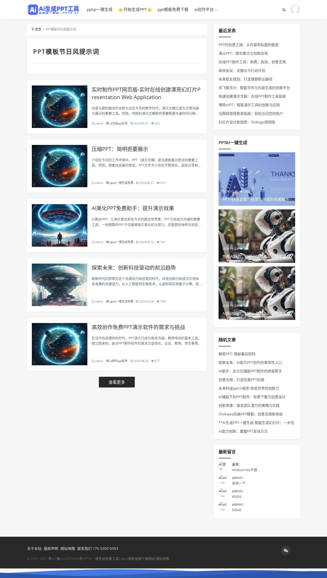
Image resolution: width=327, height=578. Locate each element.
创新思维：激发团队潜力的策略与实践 (249, 405)
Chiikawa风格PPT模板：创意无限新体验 (251, 414)
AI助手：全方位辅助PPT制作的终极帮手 (250, 371)
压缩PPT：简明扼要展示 (120, 148)
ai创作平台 (204, 9)
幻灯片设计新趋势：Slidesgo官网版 (247, 122)
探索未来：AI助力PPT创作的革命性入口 (250, 362)
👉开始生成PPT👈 (135, 9)
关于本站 (34, 548)
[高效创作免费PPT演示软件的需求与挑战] (59, 364)
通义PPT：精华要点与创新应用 (243, 53)
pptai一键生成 (100, 9)
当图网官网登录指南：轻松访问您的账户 (251, 113)
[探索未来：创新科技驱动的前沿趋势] (59, 304)
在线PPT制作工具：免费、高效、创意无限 (252, 61)
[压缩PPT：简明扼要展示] (59, 186)
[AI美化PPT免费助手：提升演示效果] (59, 245)
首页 (38, 29)
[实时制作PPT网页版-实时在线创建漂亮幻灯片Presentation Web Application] (59, 126)
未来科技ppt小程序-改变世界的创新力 (249, 388)
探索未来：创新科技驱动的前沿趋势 (134, 267)
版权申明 (51, 548)
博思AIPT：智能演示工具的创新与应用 (249, 104)
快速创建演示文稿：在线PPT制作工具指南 (252, 96)
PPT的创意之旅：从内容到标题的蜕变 (249, 44)
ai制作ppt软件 (119, 361)
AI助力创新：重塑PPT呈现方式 (243, 431)
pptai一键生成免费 (121, 183)
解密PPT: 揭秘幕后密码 (237, 353)
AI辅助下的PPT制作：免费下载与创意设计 (252, 396)
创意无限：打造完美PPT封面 (241, 379)
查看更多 (117, 382)
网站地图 (68, 548)
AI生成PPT (53, 9)
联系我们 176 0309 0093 (97, 548)
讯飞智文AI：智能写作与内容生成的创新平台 (254, 87)
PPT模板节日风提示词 (66, 51)
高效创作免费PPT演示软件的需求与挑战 (138, 326)
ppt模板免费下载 (173, 9)
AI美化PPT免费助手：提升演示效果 (133, 208)
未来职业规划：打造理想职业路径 (245, 79)
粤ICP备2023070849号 (66, 558)
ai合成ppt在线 (119, 123)
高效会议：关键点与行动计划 (242, 70)
